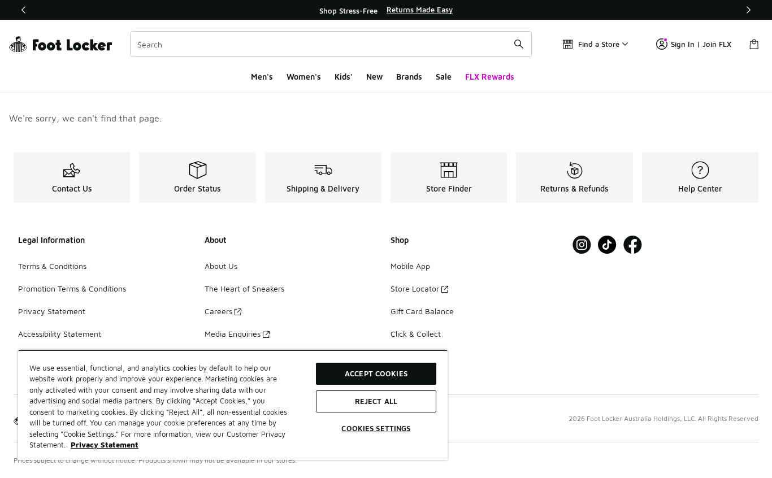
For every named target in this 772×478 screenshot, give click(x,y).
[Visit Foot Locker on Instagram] (582, 245)
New (374, 76)
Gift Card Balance (422, 311)
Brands (409, 76)
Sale (444, 76)
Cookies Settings (375, 428)
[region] (386, 10)
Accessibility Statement (59, 333)
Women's (304, 76)
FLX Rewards (489, 76)
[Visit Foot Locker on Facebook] (632, 245)
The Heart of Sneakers (244, 288)
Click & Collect (416, 333)
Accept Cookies (376, 373)
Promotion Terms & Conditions (72, 288)
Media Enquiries (233, 333)
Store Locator (415, 288)
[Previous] (23, 10)
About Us (221, 266)
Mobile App (410, 266)
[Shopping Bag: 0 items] (754, 44)
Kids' (344, 76)
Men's (262, 76)
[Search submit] (518, 44)
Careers (218, 311)
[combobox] (331, 44)
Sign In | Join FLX (701, 44)
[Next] (748, 10)
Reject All (376, 401)
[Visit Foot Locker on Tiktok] (607, 245)
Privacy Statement (51, 311)
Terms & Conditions (52, 266)
